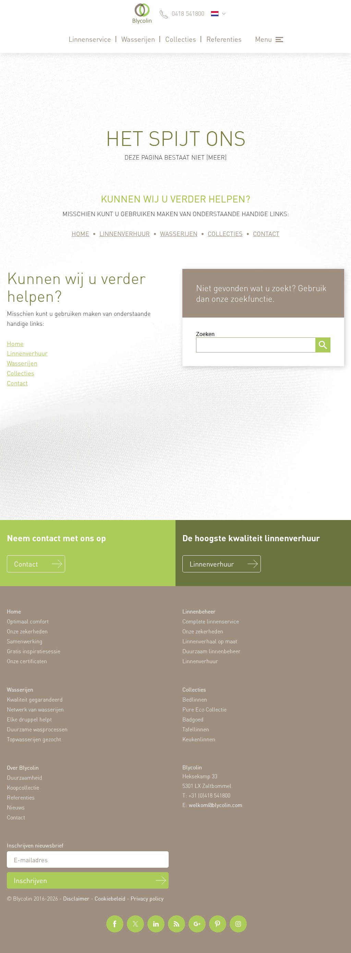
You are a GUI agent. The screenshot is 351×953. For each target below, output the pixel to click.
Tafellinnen (195, 729)
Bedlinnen (194, 699)
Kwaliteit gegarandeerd (35, 699)
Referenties (224, 39)
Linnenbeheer (199, 611)
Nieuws (16, 807)
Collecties (180, 39)
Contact (266, 233)
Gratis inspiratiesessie (33, 651)
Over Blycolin (23, 767)
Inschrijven (30, 880)
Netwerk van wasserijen (35, 709)
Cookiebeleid (110, 898)
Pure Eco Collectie (204, 709)
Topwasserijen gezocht (34, 739)
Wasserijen (138, 39)
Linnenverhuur (124, 233)
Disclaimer (76, 898)
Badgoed (193, 719)
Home (80, 233)
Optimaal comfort (28, 621)
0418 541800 (188, 13)
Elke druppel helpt (29, 719)
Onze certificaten (27, 661)
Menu (263, 39)
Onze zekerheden (27, 631)
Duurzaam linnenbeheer (211, 651)
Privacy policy (147, 898)
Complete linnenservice (210, 621)
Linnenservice (90, 39)
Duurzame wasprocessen (37, 729)
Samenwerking (25, 641)
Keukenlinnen (198, 739)
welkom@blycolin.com (215, 804)
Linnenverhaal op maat (209, 641)
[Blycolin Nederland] (142, 13)
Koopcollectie (23, 787)
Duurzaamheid (24, 777)
